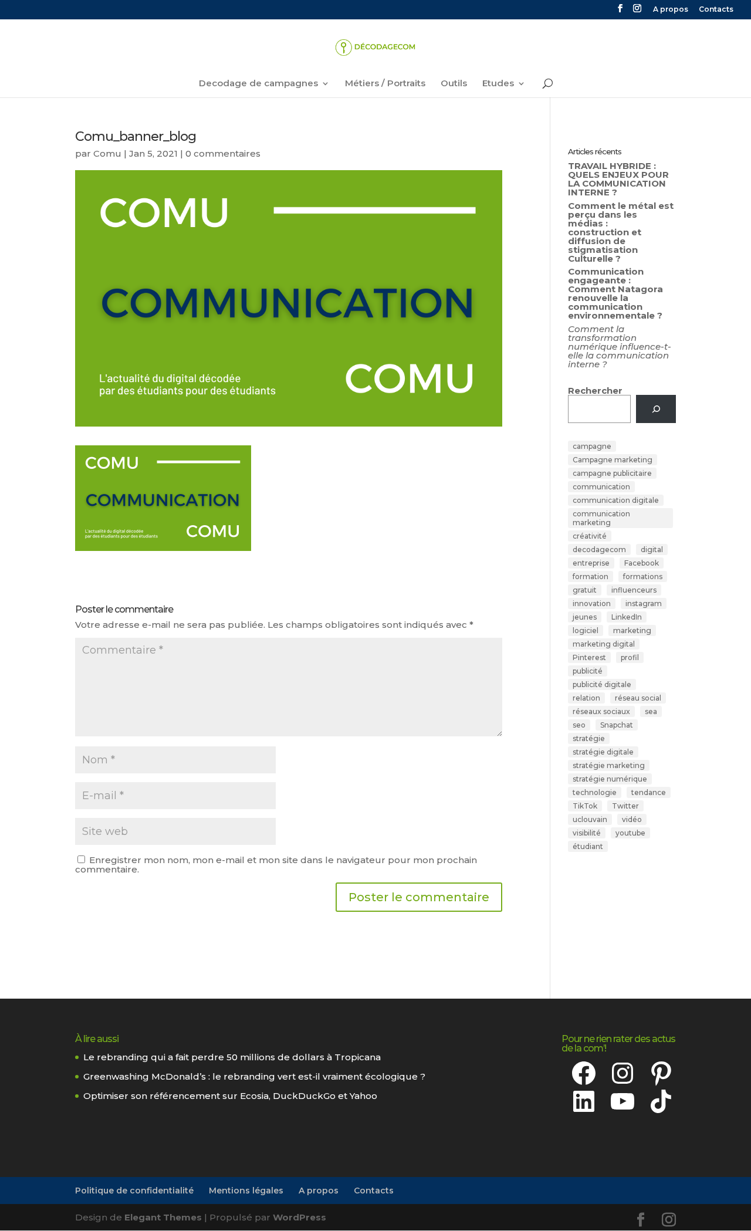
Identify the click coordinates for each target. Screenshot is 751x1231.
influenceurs (634, 590)
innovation (592, 603)
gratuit (585, 590)
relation (586, 698)
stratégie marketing (609, 765)
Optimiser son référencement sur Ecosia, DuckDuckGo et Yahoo (230, 1095)
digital (652, 549)
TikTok (585, 805)
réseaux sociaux (601, 711)
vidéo (632, 819)
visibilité (587, 832)
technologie (595, 792)
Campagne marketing (612, 459)
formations (642, 576)
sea (651, 711)
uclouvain (590, 819)
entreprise (591, 563)
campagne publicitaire (612, 473)
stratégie (589, 738)
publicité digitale (602, 684)
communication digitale (616, 500)
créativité (590, 536)
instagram (643, 603)
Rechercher (595, 390)
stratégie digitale (603, 752)
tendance (648, 792)
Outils (454, 84)
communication (601, 486)
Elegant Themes (163, 1217)
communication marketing (601, 518)
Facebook (641, 563)
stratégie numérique (610, 779)
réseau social (638, 698)
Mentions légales (246, 1190)
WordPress (299, 1217)
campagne (592, 446)
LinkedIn (626, 617)
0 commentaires (223, 153)
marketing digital (604, 644)
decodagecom (599, 549)
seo (579, 725)
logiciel (585, 630)
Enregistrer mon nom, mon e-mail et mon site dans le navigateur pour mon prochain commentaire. (276, 864)
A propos (670, 9)
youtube (630, 832)
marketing (632, 630)
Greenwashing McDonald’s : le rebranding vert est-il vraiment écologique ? (254, 1076)
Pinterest (589, 657)
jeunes (585, 617)
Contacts (716, 9)
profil (630, 657)
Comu (107, 153)
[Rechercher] (656, 409)
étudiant (588, 846)
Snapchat (616, 725)
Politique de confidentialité (134, 1190)
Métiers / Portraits (385, 84)
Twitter (625, 805)
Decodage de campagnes (258, 84)
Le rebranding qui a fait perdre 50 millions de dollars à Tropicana (232, 1057)
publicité (588, 671)
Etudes (498, 84)
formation (590, 576)
